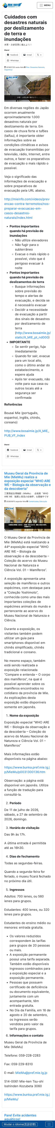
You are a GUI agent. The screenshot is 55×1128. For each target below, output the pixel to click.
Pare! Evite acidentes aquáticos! (20, 1117)
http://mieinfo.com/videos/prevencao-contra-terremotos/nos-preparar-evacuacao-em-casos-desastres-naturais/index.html (27, 208)
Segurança (8, 70)
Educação (43, 501)
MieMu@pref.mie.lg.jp (31, 1073)
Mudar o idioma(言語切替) (20, 1124)
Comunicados (33, 501)
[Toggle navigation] (49, 1124)
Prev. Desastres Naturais (35, 67)
